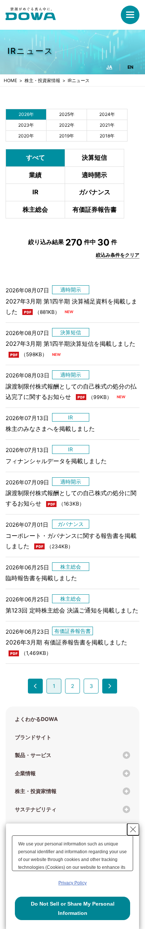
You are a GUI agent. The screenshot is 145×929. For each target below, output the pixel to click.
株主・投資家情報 (42, 80)
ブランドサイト (33, 737)
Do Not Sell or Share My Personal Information (73, 908)
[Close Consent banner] (133, 829)
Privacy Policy (72, 883)
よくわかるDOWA (36, 719)
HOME (10, 80)
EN (130, 67)
